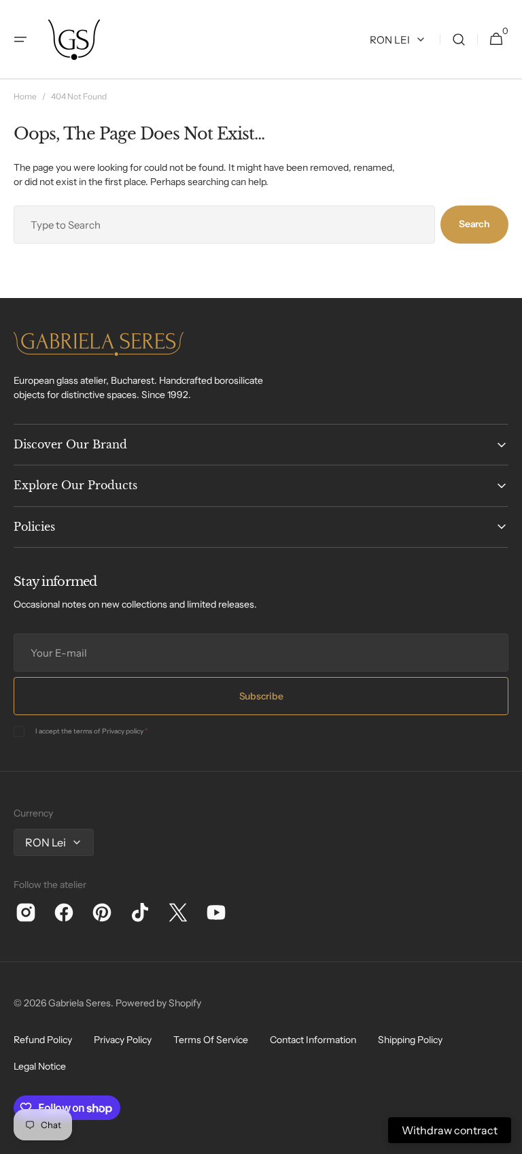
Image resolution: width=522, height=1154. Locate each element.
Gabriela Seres (79, 1003)
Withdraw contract (450, 1130)
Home (25, 96)
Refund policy (43, 1040)
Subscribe (261, 696)
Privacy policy (122, 731)
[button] (20, 39)
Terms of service (210, 1040)
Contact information (313, 1040)
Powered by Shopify (158, 1003)
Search (474, 224)
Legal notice (40, 1066)
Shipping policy (410, 1040)
